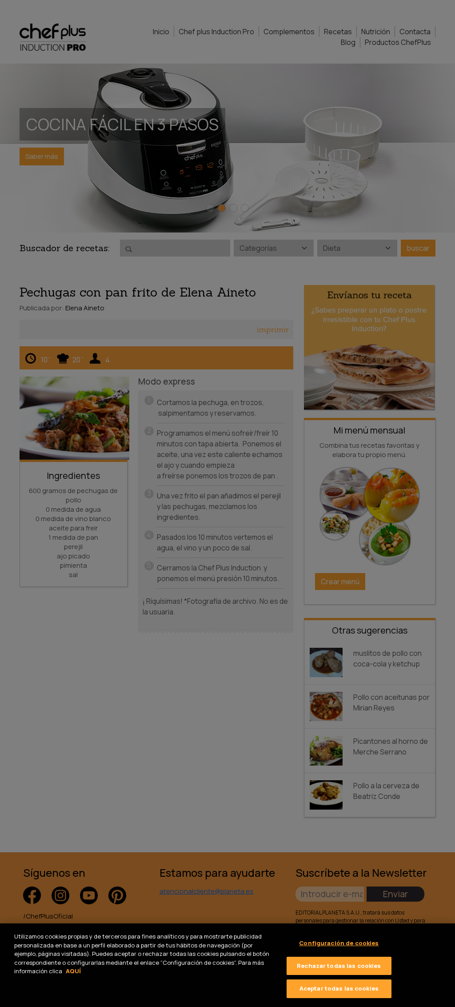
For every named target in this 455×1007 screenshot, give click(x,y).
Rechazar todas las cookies (339, 966)
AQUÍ (73, 971)
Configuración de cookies (339, 943)
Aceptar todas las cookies (339, 988)
